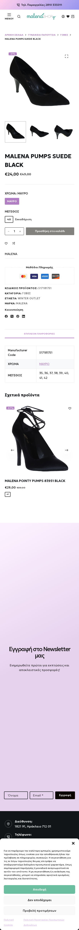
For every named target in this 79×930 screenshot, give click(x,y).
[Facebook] (6, 316)
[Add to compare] (13, 243)
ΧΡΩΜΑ (16, 193)
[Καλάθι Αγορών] (72, 16)
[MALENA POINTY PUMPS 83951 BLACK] (39, 439)
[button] (73, 843)
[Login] (63, 16)
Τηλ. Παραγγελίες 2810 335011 (41, 5)
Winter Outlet (29, 298)
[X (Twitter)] (12, 316)
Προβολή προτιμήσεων (39, 910)
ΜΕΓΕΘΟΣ (12, 211)
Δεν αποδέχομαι (40, 900)
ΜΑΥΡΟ (44, 364)
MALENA (11, 254)
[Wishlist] (68, 16)
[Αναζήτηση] (18, 16)
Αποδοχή (39, 889)
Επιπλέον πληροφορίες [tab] (39, 333)
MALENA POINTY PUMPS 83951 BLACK (35, 480)
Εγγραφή (65, 795)
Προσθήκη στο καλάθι (50, 231)
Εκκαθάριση (23, 219)
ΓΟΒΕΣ (26, 293)
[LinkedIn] (23, 316)
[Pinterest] (17, 316)
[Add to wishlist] (6, 243)
